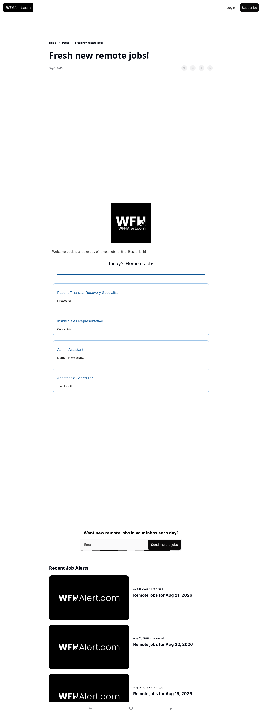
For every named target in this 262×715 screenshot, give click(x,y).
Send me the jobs (164, 545)
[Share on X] (193, 68)
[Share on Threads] (201, 68)
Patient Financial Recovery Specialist (87, 293)
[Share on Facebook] (184, 68)
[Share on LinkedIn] (210, 68)
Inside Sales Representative (80, 321)
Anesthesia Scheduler (75, 378)
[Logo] (18, 7)
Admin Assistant (70, 350)
